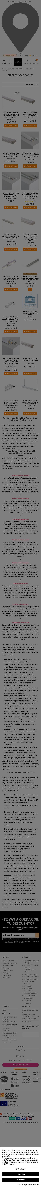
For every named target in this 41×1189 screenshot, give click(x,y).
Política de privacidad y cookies (28, 1185)
